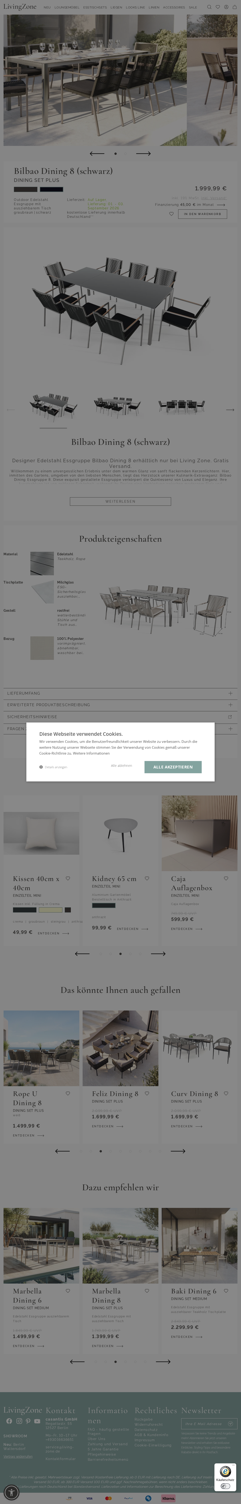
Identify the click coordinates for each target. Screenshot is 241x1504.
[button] (53, 767)
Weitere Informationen (91, 753)
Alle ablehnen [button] (121, 766)
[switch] (225, 1486)
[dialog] (120, 751)
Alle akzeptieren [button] (173, 767)
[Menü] (233, 1466)
